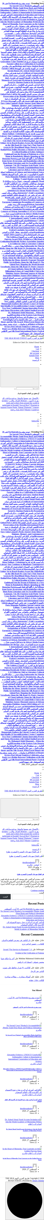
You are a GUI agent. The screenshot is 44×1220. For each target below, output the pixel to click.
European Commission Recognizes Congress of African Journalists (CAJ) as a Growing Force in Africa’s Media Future (22, 211)
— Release (25, 401)
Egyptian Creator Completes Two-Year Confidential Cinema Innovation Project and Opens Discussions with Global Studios (22, 308)
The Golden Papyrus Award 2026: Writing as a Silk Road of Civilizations (22, 239)
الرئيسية (35, 360)
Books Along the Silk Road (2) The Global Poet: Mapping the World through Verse (22, 264)
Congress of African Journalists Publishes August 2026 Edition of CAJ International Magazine (23, 275)
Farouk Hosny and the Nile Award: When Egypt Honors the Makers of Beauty (22, 322)
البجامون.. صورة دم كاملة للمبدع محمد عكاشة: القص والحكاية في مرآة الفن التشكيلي (22, 89)
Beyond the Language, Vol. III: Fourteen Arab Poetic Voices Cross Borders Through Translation (24, 165)
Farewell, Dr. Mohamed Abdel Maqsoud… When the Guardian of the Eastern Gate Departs (26, 312)
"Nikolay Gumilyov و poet (25, 410)
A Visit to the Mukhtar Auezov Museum (25, 272)
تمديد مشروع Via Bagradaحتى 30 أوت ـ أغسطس (24, 909)
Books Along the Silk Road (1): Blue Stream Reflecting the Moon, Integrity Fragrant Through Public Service (23, 260)
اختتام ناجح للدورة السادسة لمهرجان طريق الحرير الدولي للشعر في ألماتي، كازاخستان (23, 282)
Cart (37, 349)
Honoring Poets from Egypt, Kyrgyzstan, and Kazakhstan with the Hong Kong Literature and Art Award (23, 161)
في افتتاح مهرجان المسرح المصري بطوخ (22, 852)
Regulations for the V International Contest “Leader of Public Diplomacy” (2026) (22, 218)
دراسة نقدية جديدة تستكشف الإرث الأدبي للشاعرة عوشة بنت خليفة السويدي (24, 287)
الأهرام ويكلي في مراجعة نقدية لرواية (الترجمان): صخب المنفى (24, 186)
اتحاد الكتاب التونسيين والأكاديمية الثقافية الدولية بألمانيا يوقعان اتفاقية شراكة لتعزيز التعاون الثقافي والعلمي (24, 299)
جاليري (30, 865)
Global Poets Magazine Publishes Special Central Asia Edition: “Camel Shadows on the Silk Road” (23, 177)
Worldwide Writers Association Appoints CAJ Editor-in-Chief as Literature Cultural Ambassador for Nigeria (26, 243)
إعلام (30, 1095)
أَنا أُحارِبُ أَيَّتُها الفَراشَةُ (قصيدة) (27, 159)
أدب (34, 1095)
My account (34, 353)
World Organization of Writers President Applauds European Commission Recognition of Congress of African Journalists (23, 201)
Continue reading (37, 890)
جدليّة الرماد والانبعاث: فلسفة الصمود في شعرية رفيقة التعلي (23, 77)
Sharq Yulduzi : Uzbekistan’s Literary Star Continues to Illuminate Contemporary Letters (22, 136)
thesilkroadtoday (28, 862)
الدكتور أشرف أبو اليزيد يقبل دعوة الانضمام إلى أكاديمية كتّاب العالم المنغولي (22, 17)
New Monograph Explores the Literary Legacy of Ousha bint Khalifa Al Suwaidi (22, 303)
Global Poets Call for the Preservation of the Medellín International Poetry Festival (22, 96)
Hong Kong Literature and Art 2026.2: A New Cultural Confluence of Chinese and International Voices (24, 169)
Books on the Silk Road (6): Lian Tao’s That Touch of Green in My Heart (24, 145)
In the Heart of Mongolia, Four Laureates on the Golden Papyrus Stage (23, 24)
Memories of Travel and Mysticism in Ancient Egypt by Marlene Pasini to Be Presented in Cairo (23, 82)
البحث (41, 893)
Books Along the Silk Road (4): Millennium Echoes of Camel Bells (24, 270)
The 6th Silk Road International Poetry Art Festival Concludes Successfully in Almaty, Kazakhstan (23, 230)
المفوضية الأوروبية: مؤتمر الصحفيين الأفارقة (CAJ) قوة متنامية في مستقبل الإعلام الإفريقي (24, 206)
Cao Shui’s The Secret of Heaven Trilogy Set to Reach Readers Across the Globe (19, 142)
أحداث (36, 865)
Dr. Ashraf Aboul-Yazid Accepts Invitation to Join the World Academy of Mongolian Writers (19, 20)
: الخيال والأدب (15, 401)
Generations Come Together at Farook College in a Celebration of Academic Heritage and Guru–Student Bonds (22, 64)
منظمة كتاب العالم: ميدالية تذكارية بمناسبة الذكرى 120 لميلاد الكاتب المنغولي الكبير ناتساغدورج (24, 124)
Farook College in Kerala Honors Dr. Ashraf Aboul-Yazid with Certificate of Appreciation (23, 70)
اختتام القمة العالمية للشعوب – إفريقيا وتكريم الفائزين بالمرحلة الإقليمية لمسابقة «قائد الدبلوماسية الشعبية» (22, 223)
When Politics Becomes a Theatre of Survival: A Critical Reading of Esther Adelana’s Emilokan (24, 152)
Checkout (35, 351)
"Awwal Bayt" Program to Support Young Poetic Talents (19, 406)
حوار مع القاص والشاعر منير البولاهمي (25, 184)
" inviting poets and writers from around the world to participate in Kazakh (20, 403)
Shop (37, 358)
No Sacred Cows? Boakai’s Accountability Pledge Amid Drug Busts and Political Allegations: (22, 8)
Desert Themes (38, 1181)
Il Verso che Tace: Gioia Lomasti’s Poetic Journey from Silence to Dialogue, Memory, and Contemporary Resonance (22, 104)
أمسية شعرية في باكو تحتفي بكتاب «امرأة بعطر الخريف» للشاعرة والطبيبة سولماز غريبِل (22, 59)
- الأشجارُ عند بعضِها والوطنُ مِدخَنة (25, 398)
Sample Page (34, 355)
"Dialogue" (27, 407)
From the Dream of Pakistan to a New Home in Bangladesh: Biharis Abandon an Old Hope (25, 156)
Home (36, 347)
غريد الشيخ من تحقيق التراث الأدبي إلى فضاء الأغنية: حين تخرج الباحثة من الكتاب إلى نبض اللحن (22, 129)
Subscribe (35, 421)
